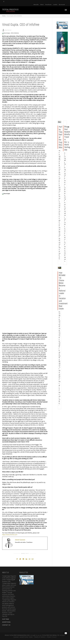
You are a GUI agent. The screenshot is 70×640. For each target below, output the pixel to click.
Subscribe (36, 4)
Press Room (48, 4)
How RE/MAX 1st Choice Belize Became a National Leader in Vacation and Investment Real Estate (63, 291)
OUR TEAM (5, 619)
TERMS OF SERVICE (39, 637)
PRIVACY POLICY (52, 637)
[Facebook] (3, 1)
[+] (59, 122)
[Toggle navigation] (66, 9)
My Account (62, 4)
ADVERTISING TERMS (26, 637)
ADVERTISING (6, 622)
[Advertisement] (62, 87)
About (41, 4)
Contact (55, 4)
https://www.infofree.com (9, 535)
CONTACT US (6, 625)
